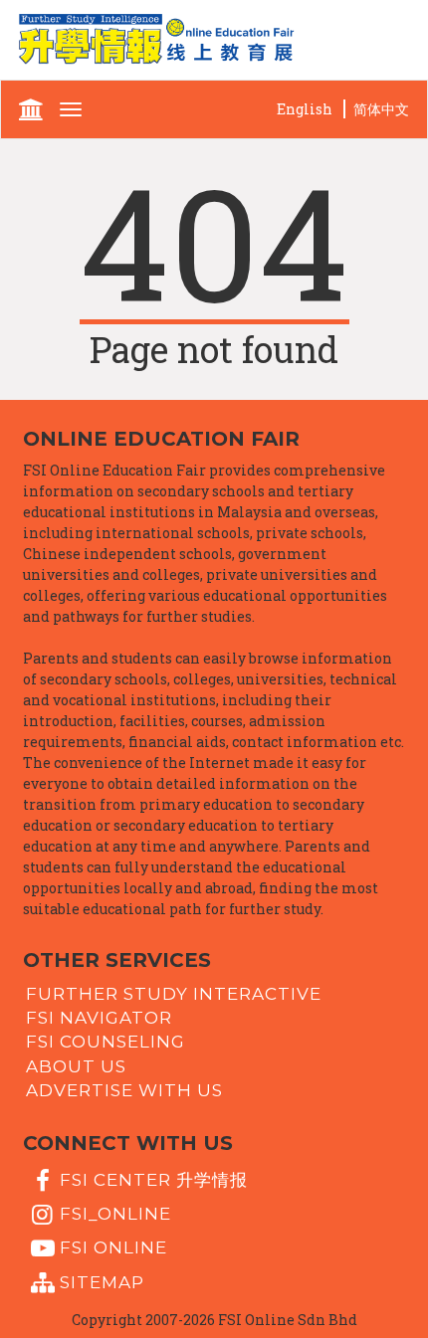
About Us (76, 1065)
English (304, 108)
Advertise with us (124, 1090)
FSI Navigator (99, 1018)
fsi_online (115, 1214)
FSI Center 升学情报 (154, 1179)
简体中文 (381, 108)
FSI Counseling (105, 1041)
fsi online (113, 1247)
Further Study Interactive (173, 993)
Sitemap (102, 1281)
